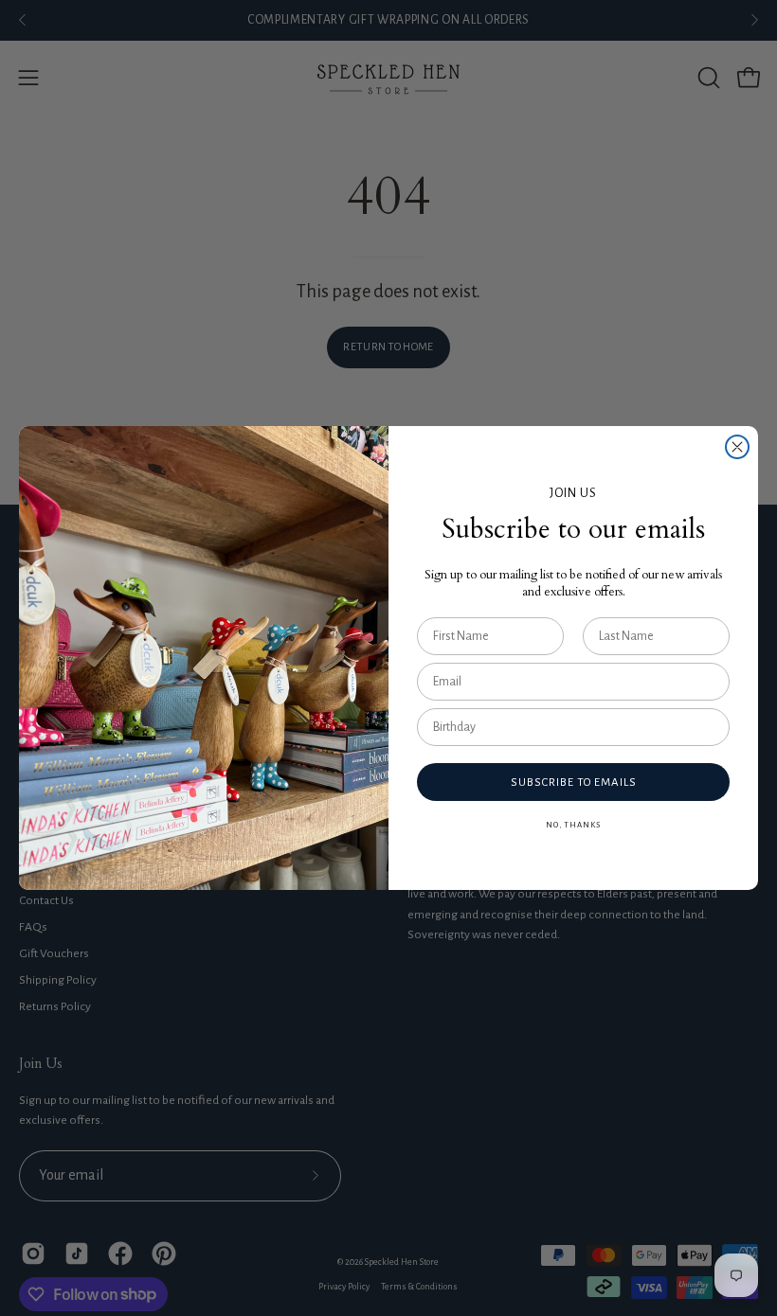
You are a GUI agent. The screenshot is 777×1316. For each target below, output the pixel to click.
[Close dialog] (737, 447)
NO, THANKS (573, 825)
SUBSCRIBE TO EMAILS (574, 782)
